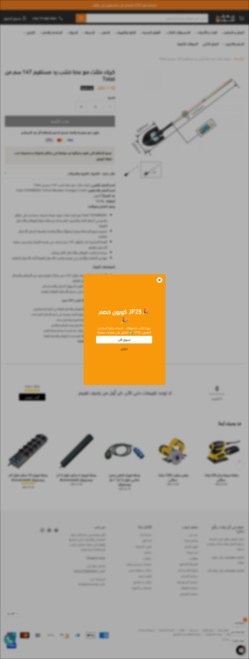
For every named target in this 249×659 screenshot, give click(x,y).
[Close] (159, 280)
